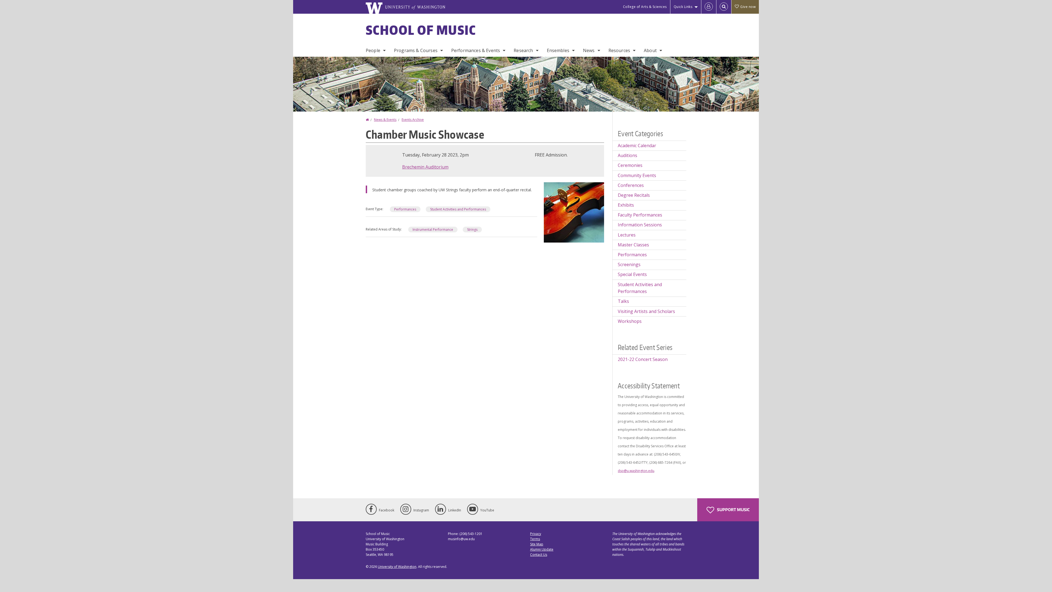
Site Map (536, 544)
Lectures (627, 235)
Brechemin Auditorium (425, 167)
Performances (405, 209)
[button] (574, 212)
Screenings (629, 264)
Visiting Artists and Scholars (646, 311)
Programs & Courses (416, 50)
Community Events (637, 175)
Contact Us (538, 554)
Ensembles (558, 50)
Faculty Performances (640, 215)
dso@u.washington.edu (636, 470)
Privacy (535, 533)
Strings (472, 229)
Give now (748, 6)
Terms (535, 539)
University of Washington (397, 566)
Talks (623, 301)
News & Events (385, 119)
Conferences (631, 185)
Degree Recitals (634, 195)
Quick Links (683, 6)
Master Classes (633, 245)
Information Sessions (640, 225)
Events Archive (413, 119)
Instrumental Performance (433, 229)
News (589, 50)
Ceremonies (630, 165)
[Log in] (708, 7)
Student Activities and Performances (458, 209)
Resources (619, 50)
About (650, 50)
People (373, 50)
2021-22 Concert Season (643, 359)
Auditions (627, 155)
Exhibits (626, 205)
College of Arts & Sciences (645, 6)
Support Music (733, 509)
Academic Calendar (637, 146)
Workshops (630, 321)
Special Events (632, 274)
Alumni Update (541, 549)
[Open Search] (723, 7)
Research (523, 50)
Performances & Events (475, 50)
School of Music (421, 30)
